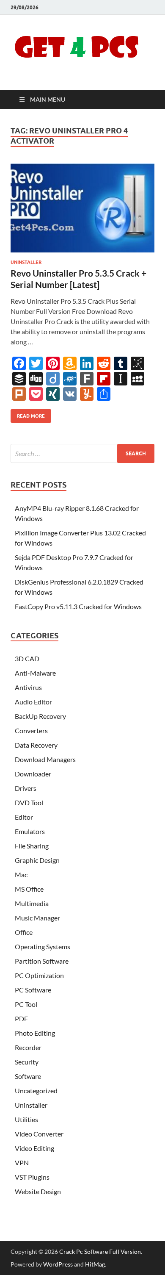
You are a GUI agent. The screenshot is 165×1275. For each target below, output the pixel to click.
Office (24, 932)
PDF (21, 1018)
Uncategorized (36, 1091)
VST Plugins (32, 1177)
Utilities (26, 1119)
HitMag (95, 1264)
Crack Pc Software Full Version (100, 1251)
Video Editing (34, 1148)
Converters (31, 730)
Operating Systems (42, 946)
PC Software (33, 990)
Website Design (38, 1191)
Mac (21, 874)
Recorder (28, 1047)
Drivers (25, 788)
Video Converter (39, 1134)
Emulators (30, 831)
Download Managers (45, 759)
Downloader (33, 774)
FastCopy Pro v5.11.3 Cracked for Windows (78, 606)
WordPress (58, 1264)
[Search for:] (82, 453)
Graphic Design (37, 860)
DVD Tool (29, 802)
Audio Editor (33, 702)
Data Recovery (36, 745)
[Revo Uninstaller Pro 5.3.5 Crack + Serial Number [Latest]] (82, 208)
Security (26, 1062)
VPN (22, 1163)
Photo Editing (35, 1033)
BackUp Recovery (40, 716)
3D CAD (27, 658)
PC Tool (26, 1004)
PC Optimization (39, 975)
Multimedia (32, 903)
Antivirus (28, 687)
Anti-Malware (35, 673)
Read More (28, 414)
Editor (24, 817)
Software (28, 1076)
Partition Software (42, 961)
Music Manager (37, 918)
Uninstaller (26, 262)
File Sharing (32, 846)
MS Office (29, 889)
